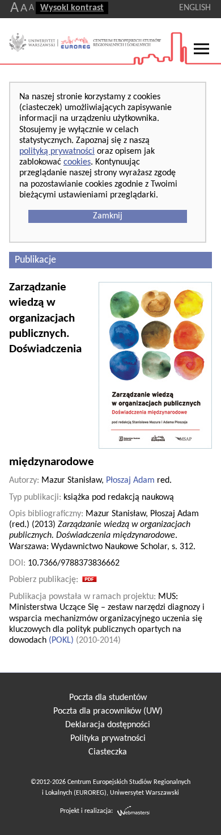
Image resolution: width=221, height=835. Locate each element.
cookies (77, 162)
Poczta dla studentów (108, 697)
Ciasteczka (107, 752)
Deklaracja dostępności (107, 724)
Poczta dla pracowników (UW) (108, 711)
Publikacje (35, 260)
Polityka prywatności (108, 738)
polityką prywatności (57, 151)
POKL (61, 640)
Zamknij (107, 216)
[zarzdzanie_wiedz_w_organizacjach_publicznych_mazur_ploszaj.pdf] (89, 580)
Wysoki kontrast (72, 7)
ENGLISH (195, 7)
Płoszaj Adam (130, 480)
